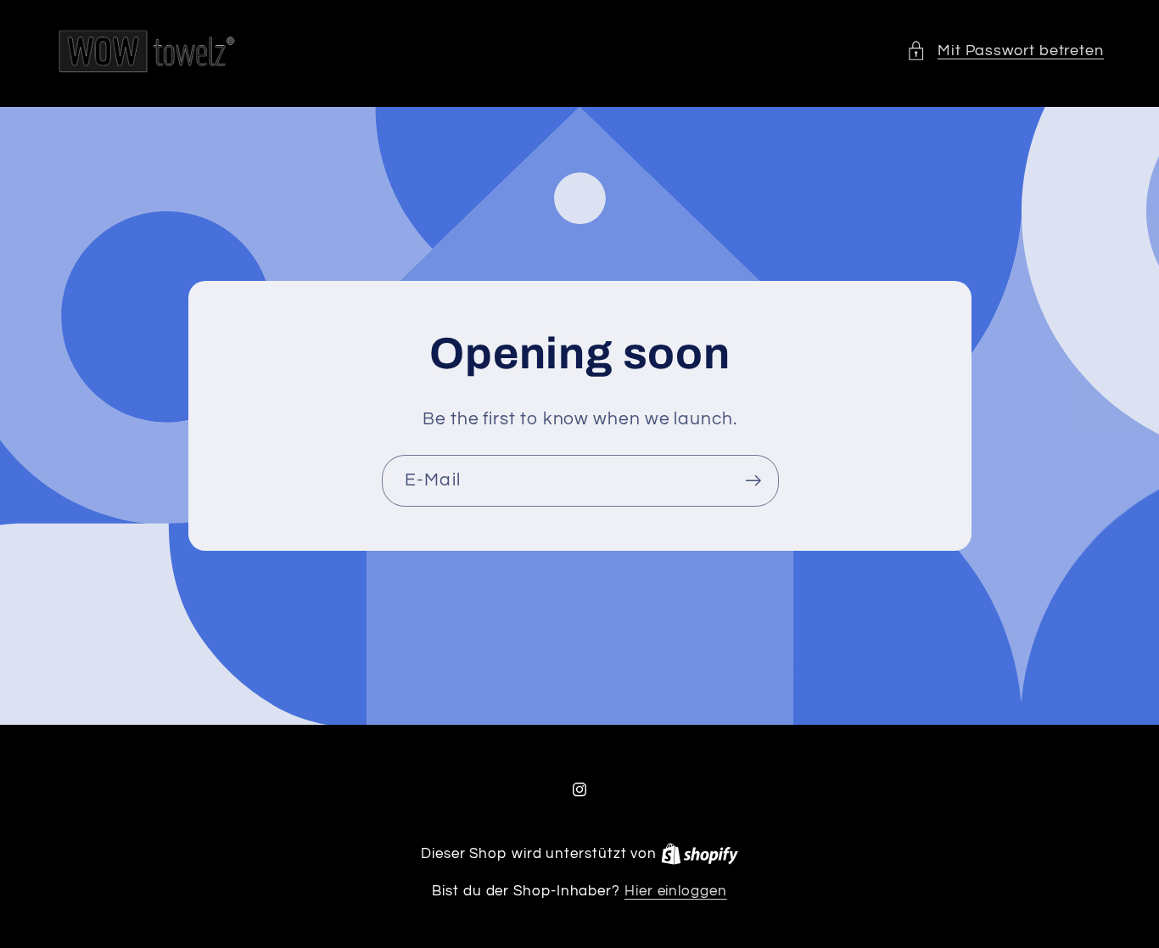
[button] (1005, 50)
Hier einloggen (675, 891)
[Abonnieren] (753, 481)
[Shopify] (699, 853)
